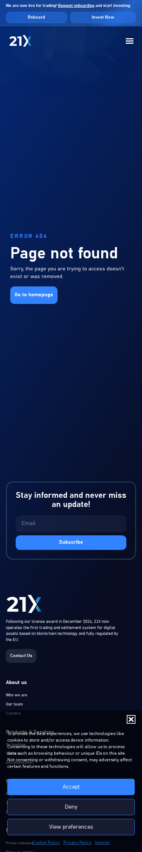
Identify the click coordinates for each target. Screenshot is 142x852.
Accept (71, 787)
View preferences (71, 827)
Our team (14, 704)
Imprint (102, 842)
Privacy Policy (77, 842)
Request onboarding (76, 6)
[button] (131, 719)
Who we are (16, 695)
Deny (71, 807)
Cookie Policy (46, 842)
